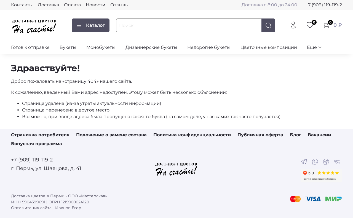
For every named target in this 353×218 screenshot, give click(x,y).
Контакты (22, 4)
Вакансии (319, 134)
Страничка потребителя (40, 134)
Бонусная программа (36, 143)
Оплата (72, 4)
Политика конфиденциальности (192, 134)
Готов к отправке (30, 47)
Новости (95, 4)
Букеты (68, 47)
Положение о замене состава (111, 134)
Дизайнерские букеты (151, 47)
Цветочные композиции (268, 47)
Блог (295, 134)
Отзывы (119, 4)
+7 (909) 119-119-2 (324, 4)
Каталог (95, 25)
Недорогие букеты (209, 47)
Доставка (48, 4)
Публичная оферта (260, 134)
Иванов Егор (68, 207)
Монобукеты (101, 47)
